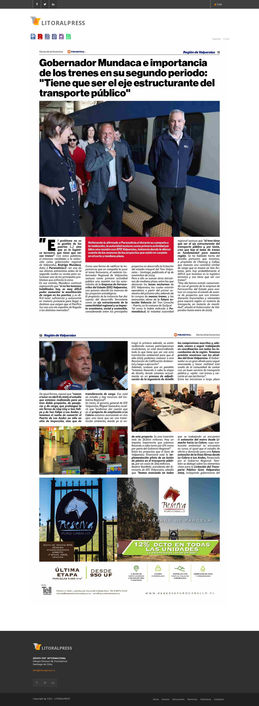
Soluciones (178, 699)
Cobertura (205, 699)
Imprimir (216, 38)
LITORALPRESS (63, 22)
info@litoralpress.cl (44, 670)
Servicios (192, 699)
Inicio (156, 699)
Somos (165, 699)
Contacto (219, 699)
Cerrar (226, 38)
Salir (219, 4)
